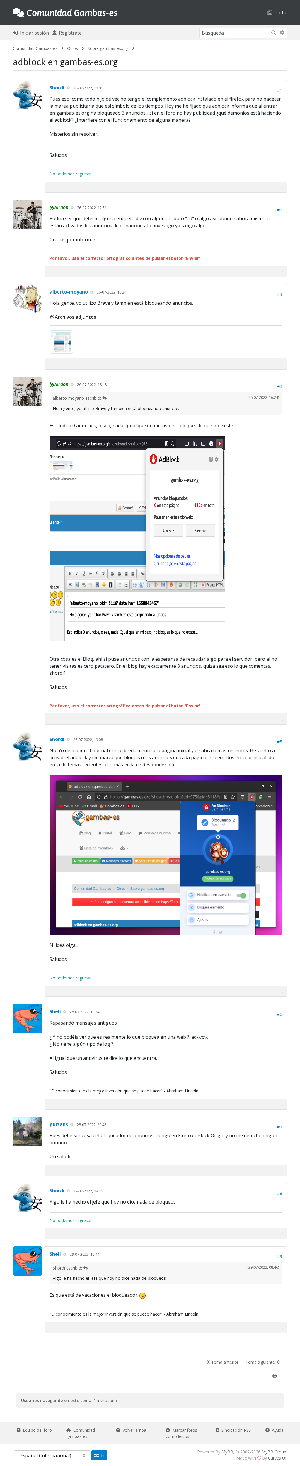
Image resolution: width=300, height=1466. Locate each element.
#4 (279, 386)
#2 (279, 210)
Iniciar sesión (33, 33)
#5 (279, 742)
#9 (279, 1256)
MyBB (227, 1452)
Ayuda (277, 1430)
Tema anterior (224, 1362)
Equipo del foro (36, 1430)
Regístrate (69, 33)
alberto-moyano (69, 292)
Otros (72, 48)
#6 (279, 1014)
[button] (282, 187)
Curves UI (277, 1458)
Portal (279, 12)
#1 (279, 90)
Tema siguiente (261, 1362)
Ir (102, 1455)
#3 (279, 294)
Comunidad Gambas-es (35, 48)
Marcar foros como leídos (181, 1433)
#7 (279, 1127)
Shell (55, 1011)
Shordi (57, 87)
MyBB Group (274, 1452)
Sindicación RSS (235, 1430)
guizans (59, 1124)
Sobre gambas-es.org (108, 48)
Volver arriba (133, 1430)
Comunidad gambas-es (80, 1433)
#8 (279, 1193)
